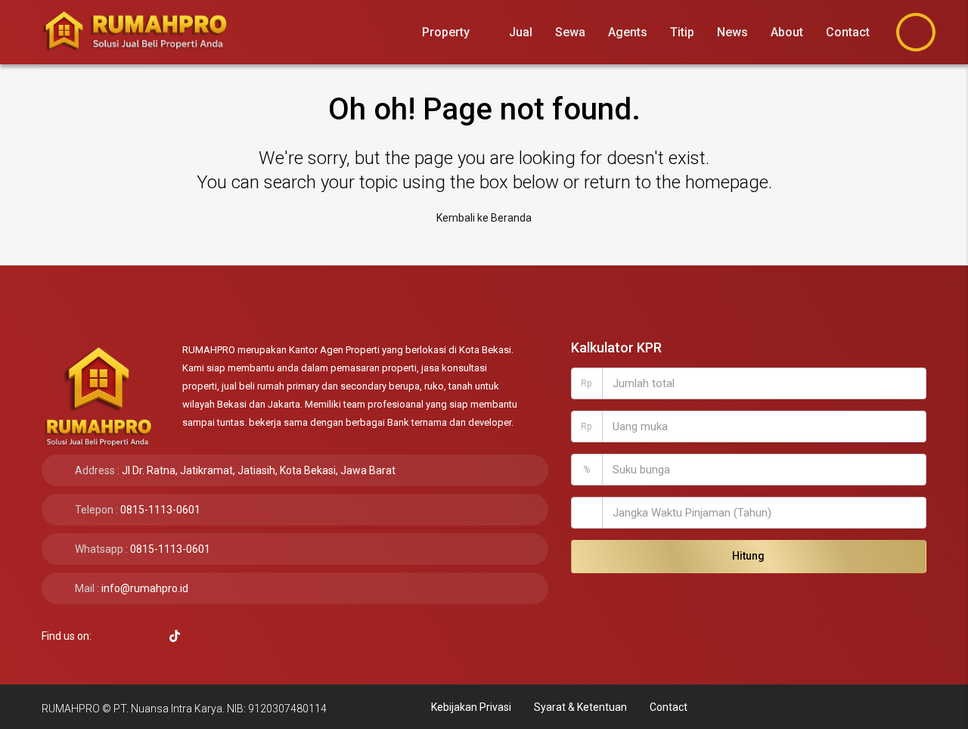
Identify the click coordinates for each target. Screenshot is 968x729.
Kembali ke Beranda (484, 218)
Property (446, 32)
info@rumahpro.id (144, 588)
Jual (520, 32)
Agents (627, 32)
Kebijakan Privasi (471, 707)
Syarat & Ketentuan (580, 707)
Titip (682, 32)
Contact (848, 32)
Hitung (748, 556)
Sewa (570, 32)
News (732, 32)
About (787, 32)
